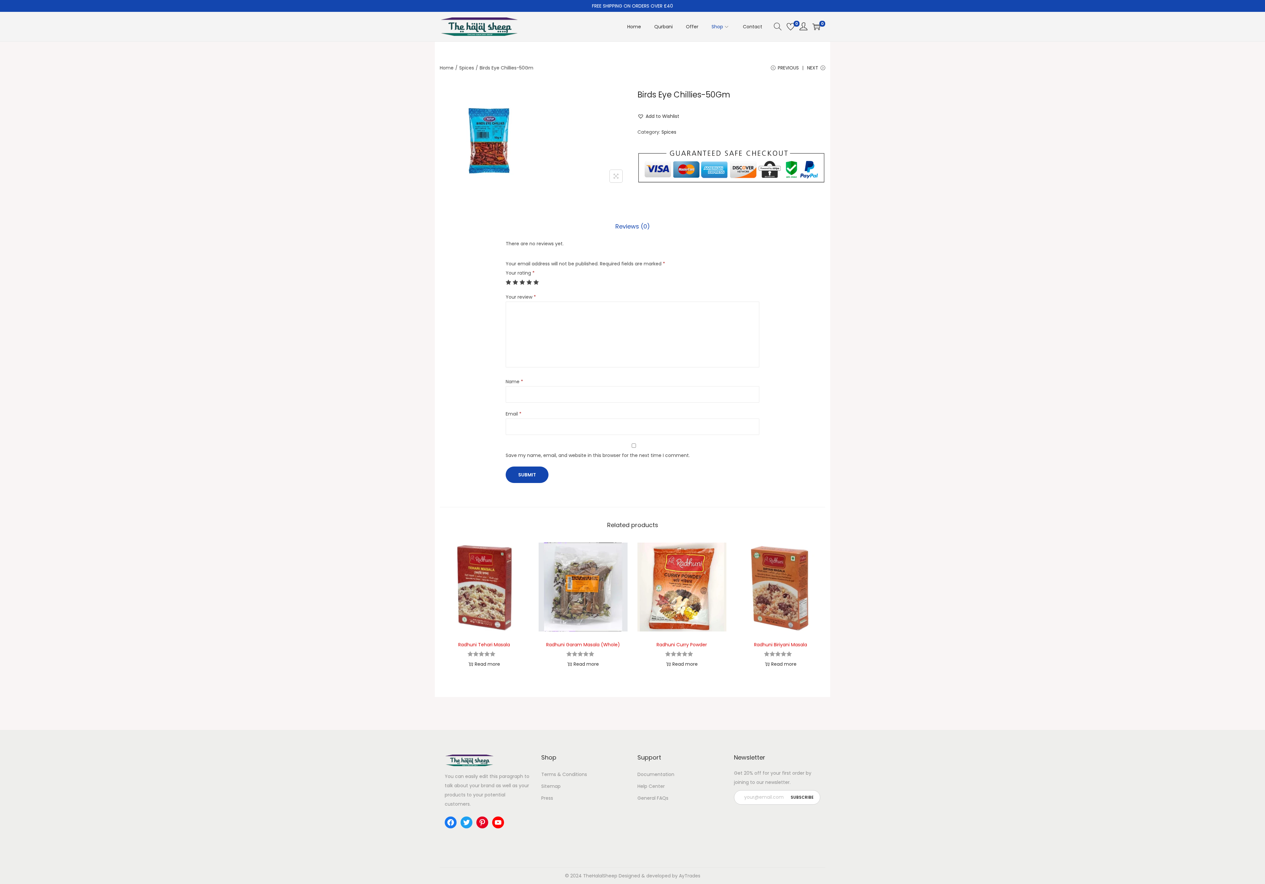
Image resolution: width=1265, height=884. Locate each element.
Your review (521, 297)
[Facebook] (451, 822)
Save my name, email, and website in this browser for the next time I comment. (598, 455)
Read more (487, 664)
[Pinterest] (482, 822)
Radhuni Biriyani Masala (780, 644)
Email (513, 414)
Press (547, 798)
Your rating (520, 273)
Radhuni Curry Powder (682, 644)
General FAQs (652, 798)
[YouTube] (498, 822)
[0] (791, 27)
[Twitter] (466, 822)
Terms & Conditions (564, 774)
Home (447, 68)
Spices (466, 68)
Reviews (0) (632, 226)
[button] (658, 116)
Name (514, 381)
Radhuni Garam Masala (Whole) (583, 644)
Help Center (651, 786)
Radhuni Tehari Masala (484, 644)
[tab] (632, 226)
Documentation (655, 774)
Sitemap (551, 786)
